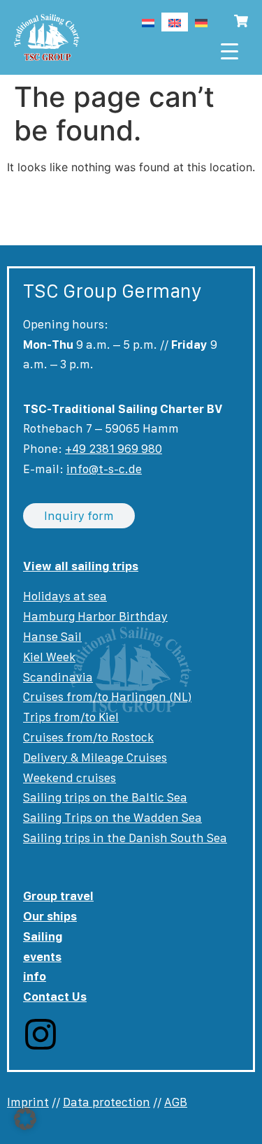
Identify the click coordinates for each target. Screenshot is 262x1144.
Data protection (106, 1102)
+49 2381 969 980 (113, 448)
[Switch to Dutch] (148, 22)
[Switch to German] (201, 22)
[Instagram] (40, 1034)
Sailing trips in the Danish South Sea (125, 838)
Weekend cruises (69, 778)
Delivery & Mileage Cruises (95, 757)
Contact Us (55, 996)
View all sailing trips (80, 566)
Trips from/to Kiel (71, 717)
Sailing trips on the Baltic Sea (105, 797)
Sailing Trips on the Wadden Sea (112, 817)
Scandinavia (58, 677)
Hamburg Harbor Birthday (95, 616)
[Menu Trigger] (229, 50)
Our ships (50, 916)
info (34, 976)
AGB (175, 1102)
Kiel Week (49, 657)
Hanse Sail (52, 636)
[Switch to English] (174, 22)
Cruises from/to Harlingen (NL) (107, 696)
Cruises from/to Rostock (88, 737)
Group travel (58, 896)
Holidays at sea (65, 596)
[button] (25, 1119)
